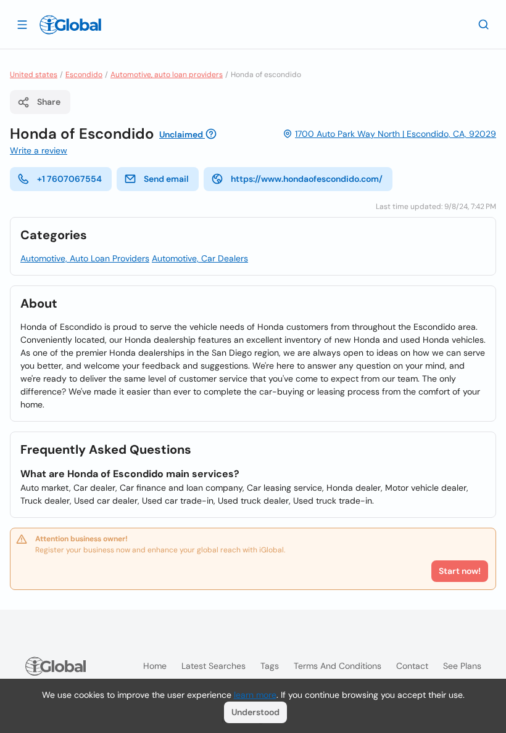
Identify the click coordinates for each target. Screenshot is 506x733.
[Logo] (70, 24)
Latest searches (213, 665)
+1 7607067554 (69, 178)
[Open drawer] (22, 24)
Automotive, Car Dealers (200, 258)
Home (155, 665)
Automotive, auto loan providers (166, 75)
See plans (462, 665)
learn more (255, 694)
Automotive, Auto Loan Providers (84, 258)
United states (33, 75)
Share (48, 101)
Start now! (460, 570)
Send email (166, 178)
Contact (412, 665)
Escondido (83, 75)
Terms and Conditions (337, 665)
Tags (269, 665)
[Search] (483, 24)
